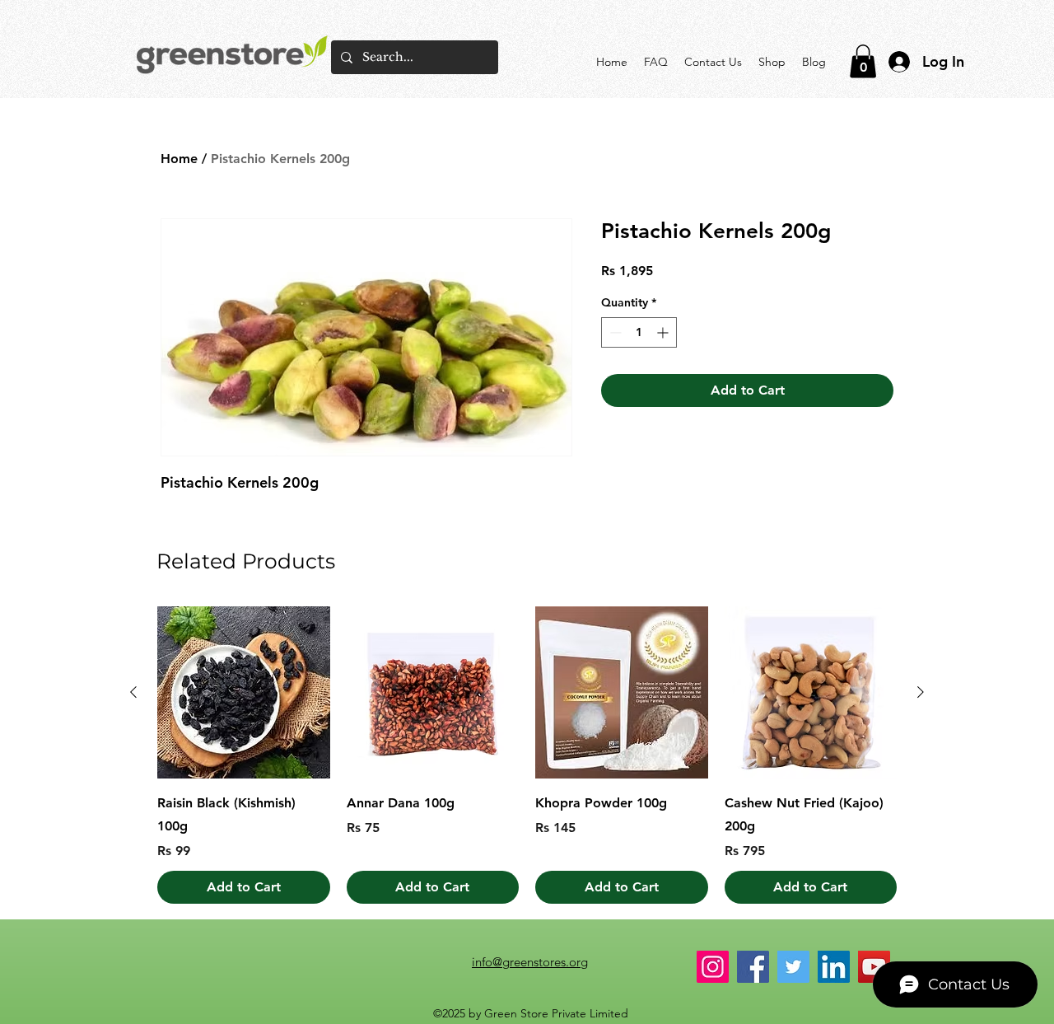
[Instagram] (713, 967)
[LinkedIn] (834, 967)
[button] (863, 61)
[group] (527, 755)
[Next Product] (920, 692)
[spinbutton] (639, 332)
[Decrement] (614, 332)
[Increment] (664, 332)
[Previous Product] (133, 692)
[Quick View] (243, 692)
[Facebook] (753, 967)
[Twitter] (793, 967)
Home (179, 158)
